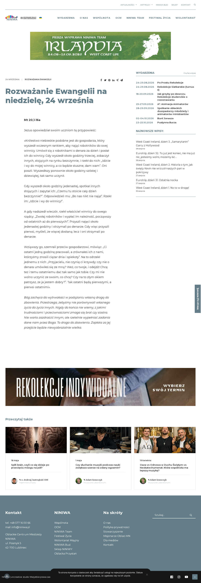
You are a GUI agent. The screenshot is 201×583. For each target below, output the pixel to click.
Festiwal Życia (160, 17)
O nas (106, 522)
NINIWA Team (135, 17)
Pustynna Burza (166, 122)
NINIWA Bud (162, 5)
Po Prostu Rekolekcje (170, 82)
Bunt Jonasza (165, 118)
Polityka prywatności (116, 527)
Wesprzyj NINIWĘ (197, 299)
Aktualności (127, 5)
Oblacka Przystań (65, 553)
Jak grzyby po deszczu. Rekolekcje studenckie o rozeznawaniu (172, 96)
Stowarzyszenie (113, 531)
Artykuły (145, 5)
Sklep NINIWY (63, 549)
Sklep (174, 5)
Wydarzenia (66, 17)
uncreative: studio (20, 577)
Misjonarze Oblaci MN (116, 536)
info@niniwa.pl (21, 527)
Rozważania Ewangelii (38, 79)
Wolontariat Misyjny (66, 540)
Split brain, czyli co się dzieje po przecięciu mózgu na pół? (30, 466)
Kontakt (185, 5)
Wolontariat (186, 17)
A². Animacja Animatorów (172, 104)
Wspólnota (101, 17)
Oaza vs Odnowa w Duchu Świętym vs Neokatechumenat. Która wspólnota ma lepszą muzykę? (164, 467)
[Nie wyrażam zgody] (146, 574)
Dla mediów (110, 540)
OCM (118, 17)
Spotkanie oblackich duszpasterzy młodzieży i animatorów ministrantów (173, 111)
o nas (84, 17)
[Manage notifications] (6, 576)
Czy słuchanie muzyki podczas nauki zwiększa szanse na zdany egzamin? (98, 466)
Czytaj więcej (190, 73)
